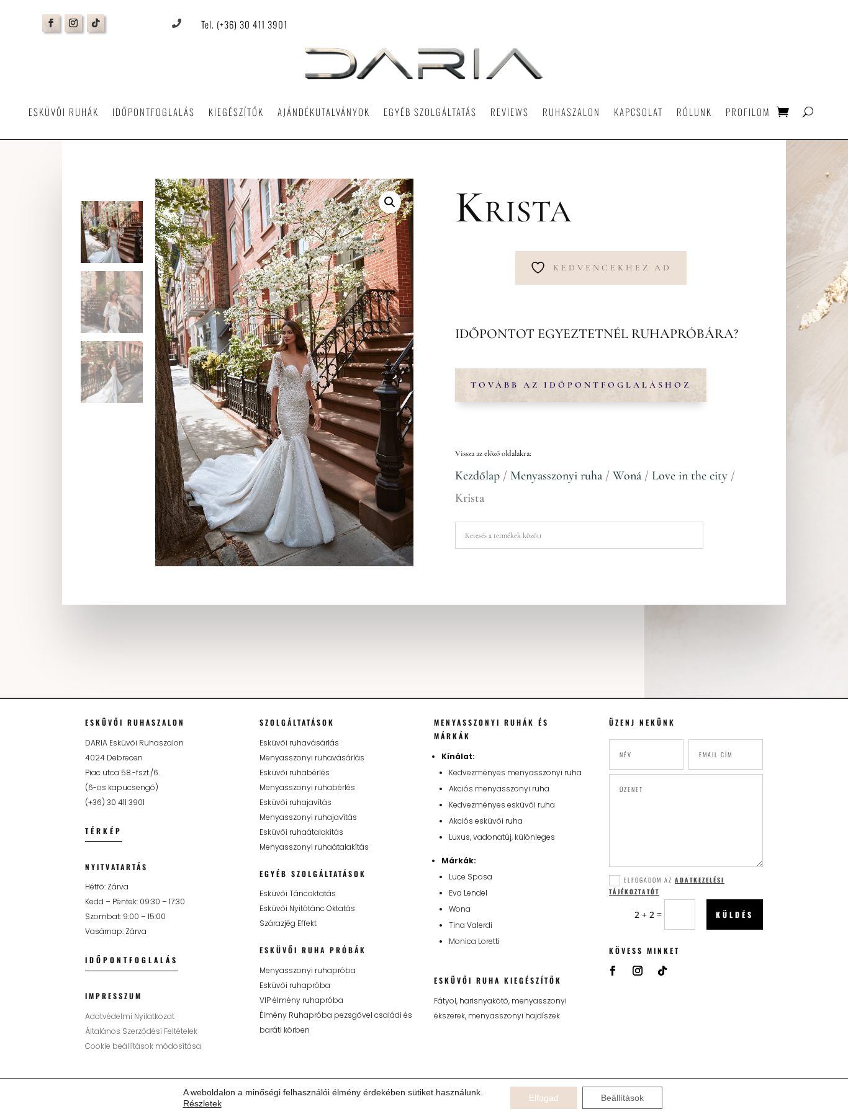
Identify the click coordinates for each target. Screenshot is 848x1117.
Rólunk (694, 111)
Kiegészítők (236, 111)
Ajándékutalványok (323, 111)
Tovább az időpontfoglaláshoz (581, 385)
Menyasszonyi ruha (556, 475)
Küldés (735, 914)
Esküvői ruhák (64, 111)
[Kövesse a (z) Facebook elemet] (51, 23)
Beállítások (622, 1098)
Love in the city (690, 475)
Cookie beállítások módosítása (143, 1046)
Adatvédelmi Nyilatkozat (129, 1016)
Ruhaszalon (571, 111)
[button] (390, 202)
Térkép (103, 831)
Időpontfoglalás (153, 111)
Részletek (202, 1103)
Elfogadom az (666, 885)
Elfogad (544, 1098)
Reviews (509, 111)
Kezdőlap (477, 475)
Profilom (748, 111)
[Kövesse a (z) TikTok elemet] (95, 23)
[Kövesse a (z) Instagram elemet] (73, 23)
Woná (627, 475)
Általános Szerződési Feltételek (141, 1031)
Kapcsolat (638, 111)
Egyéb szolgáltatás (430, 111)
